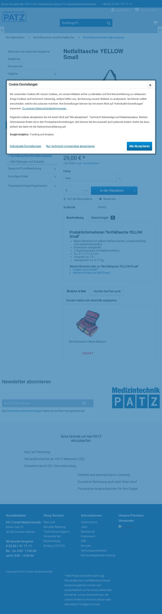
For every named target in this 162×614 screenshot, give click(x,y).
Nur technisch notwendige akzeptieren (70, 146)
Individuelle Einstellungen (25, 146)
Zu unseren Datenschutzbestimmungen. (44, 108)
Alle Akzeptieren (139, 146)
